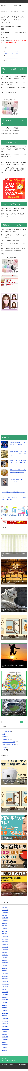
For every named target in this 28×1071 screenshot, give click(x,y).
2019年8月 (5, 1023)
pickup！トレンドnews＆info (11, 6)
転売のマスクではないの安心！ (12, 55)
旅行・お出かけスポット (9, 746)
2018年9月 (5, 1039)
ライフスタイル (7, 733)
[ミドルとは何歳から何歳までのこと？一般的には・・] (4, 484)
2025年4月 (5, 917)
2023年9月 (5, 962)
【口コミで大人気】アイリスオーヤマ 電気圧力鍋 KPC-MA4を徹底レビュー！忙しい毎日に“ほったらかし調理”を (13, 784)
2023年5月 (5, 973)
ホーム (4, 1060)
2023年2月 (5, 978)
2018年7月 (5, 1044)
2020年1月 (5, 1010)
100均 (4, 749)
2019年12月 (5, 1012)
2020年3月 (5, 1004)
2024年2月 (5, 949)
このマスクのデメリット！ (11, 60)
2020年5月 (5, 999)
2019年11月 (5, 1015)
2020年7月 (5, 996)
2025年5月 (5, 914)
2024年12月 (5, 928)
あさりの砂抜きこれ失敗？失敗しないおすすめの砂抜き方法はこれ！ (18, 455)
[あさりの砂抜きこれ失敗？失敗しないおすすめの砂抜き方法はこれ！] (4, 456)
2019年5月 (5, 1025)
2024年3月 (5, 946)
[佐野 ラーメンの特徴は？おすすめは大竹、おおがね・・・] (4, 474)
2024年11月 (5, 930)
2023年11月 (5, 957)
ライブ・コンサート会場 (9, 744)
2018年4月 (5, 1052)
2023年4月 (5, 975)
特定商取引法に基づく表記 (9, 1062)
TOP (11, 11)
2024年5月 (5, 941)
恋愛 (4, 736)
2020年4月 (5, 1002)
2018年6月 (5, 1047)
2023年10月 (5, 959)
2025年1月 (5, 925)
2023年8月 (5, 965)
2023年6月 (5, 970)
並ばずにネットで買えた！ (11, 62)
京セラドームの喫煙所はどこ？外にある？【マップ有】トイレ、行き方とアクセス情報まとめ (13, 695)
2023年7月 (5, 967)
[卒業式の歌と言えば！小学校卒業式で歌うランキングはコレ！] (4, 446)
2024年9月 (5, 935)
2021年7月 (5, 991)
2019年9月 (5, 1020)
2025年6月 (5, 912)
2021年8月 (5, 988)
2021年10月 (5, 986)
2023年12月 (5, 954)
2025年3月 (5, 920)
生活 (3, 31)
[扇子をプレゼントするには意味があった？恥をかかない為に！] (4, 465)
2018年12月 (5, 1031)
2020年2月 (5, 1007)
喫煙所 (4, 738)
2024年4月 (5, 943)
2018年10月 (5, 1036)
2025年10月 (5, 909)
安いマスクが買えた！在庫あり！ (13, 53)
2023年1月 (5, 980)
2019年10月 (5, 1017)
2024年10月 (5, 933)
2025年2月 (5, 922)
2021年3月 (5, 994)
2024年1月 (5, 951)
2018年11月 (5, 1033)
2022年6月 (5, 983)
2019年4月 (5, 1028)
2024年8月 (5, 938)
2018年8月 (5, 1041)
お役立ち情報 (6, 741)
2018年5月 (5, 1049)
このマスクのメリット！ (11, 57)
